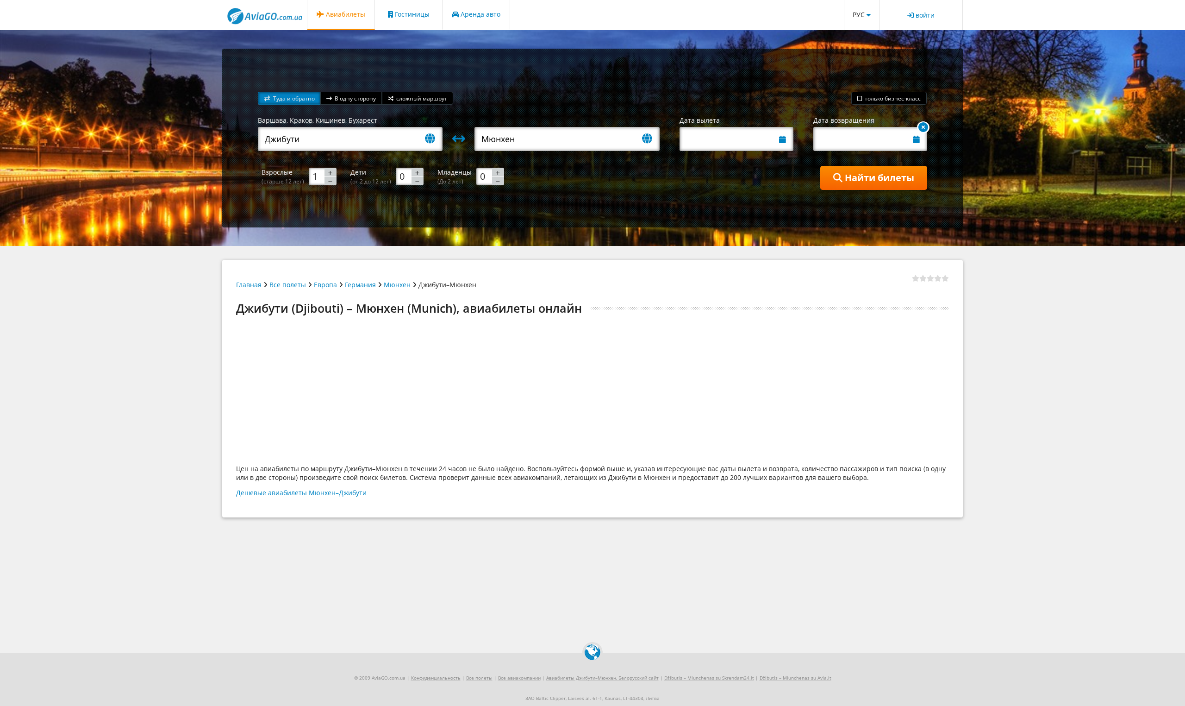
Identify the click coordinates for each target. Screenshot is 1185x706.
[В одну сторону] (923, 127)
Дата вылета (700, 120)
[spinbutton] (323, 176)
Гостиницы (411, 14)
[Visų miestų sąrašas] (434, 139)
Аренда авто (479, 14)
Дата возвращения (843, 120)
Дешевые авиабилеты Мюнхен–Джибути (301, 492)
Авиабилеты (344, 14)
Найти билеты (878, 177)
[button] (289, 98)
